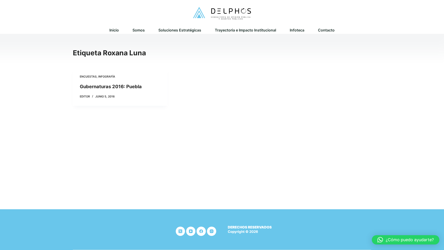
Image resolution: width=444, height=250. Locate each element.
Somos (139, 30)
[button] (405, 239)
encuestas (88, 76)
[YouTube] (190, 231)
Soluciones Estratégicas (179, 30)
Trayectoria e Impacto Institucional (245, 30)
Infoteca (297, 30)
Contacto (326, 30)
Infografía (106, 76)
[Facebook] (201, 231)
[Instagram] (211, 231)
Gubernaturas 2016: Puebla (111, 86)
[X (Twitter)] (180, 231)
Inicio (114, 30)
